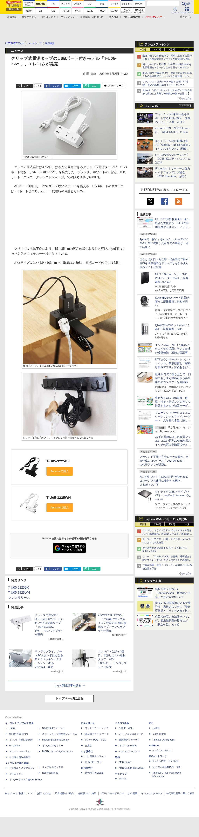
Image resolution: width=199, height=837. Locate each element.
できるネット (16, 773)
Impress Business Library (55, 739)
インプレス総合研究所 (20, 739)
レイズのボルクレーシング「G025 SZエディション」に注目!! (173, 158)
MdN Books (125, 762)
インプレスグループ (151, 793)
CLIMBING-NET (93, 762)
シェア (55, 86)
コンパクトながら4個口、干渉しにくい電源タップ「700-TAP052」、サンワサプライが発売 (112, 659)
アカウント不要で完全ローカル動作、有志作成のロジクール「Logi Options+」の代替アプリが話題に (164, 460)
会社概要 (132, 793)
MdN (117, 757)
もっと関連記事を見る (67, 685)
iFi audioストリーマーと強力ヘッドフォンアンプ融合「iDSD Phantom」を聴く (172, 172)
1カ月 (186, 49)
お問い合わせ (44, 793)
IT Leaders (14, 745)
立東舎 (88, 745)
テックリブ (121, 773)
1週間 (172, 49)
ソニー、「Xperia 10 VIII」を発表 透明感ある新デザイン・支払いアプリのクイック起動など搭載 (167, 559)
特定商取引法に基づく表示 (180, 793)
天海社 (156, 728)
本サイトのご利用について (19, 793)
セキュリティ (48, 16)
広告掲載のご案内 (64, 793)
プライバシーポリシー (112, 793)
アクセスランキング (157, 44)
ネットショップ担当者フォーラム (59, 734)
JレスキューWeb (128, 745)
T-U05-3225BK (58, 461)
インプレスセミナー (52, 745)
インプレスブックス (52, 767)
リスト (38, 86)
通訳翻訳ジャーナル (129, 739)
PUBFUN (154, 745)
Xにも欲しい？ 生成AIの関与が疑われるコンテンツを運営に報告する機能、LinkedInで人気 (164, 480)
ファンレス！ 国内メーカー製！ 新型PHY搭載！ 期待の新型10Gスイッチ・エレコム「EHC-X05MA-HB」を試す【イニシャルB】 (166, 85)
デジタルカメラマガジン (22, 768)
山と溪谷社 (87, 751)
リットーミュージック (96, 728)
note (94, 86)
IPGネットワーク (158, 756)
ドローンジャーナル (19, 751)
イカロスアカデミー (129, 751)
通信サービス (29, 16)
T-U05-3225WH (58, 498)
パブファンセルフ (162, 750)
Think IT (13, 728)
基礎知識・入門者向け (92, 16)
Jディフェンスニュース (131, 734)
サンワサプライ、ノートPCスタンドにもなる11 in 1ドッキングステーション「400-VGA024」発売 (49, 659)
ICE (151, 723)
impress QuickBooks (164, 739)
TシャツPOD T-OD (95, 739)
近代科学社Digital (94, 772)
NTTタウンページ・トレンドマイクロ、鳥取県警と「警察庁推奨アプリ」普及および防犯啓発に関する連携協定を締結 (172, 367)
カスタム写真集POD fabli (167, 767)
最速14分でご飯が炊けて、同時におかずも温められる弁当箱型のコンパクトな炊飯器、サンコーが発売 (167, 76)
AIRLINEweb (126, 728)
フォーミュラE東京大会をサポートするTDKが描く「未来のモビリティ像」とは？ (172, 118)
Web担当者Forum (18, 734)
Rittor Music (87, 723)
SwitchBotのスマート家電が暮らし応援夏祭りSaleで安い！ (172, 301)
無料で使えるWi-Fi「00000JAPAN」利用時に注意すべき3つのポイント (172, 592)
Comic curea (159, 734)
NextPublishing (50, 772)
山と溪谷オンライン (95, 756)
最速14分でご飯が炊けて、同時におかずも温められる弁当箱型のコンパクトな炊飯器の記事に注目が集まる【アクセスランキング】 (167, 59)
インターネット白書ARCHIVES (25, 779)
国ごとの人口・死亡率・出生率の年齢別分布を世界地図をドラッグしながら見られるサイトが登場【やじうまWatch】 (166, 67)
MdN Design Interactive (131, 768)
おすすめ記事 (153, 580)
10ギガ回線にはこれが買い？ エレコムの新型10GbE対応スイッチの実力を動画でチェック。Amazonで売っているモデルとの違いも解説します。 (174, 444)
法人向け (113, 16)
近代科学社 (87, 768)
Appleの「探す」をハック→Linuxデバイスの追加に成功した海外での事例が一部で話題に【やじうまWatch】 (167, 93)
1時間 (143, 49)
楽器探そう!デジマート (97, 734)
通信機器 (12, 16)
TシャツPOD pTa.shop (165, 761)
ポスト (27, 86)
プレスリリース (19, 597)
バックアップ (68, 16)
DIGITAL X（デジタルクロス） (58, 751)
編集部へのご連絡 (87, 793)
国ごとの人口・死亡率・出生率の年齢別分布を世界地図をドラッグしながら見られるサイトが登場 (164, 263)
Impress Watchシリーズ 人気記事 (166, 519)
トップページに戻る (69, 698)
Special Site (152, 106)
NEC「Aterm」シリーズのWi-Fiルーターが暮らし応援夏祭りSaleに (172, 278)
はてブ (75, 86)
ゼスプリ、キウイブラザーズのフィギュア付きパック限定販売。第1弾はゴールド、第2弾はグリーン (167, 533)
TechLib (123, 778)
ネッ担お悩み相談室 (19, 757)
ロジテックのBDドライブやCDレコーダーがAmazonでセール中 (173, 495)
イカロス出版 (122, 723)
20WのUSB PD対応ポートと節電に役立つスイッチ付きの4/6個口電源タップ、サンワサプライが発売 (112, 623)
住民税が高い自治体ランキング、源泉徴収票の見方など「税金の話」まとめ (172, 620)
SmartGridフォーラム (53, 728)
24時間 (157, 49)
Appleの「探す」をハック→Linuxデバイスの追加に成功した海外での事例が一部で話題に (164, 243)
